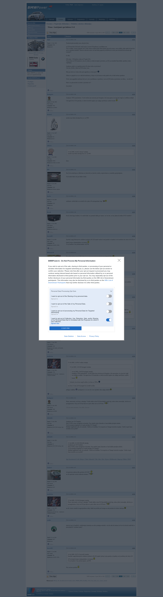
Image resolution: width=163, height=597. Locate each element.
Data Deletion (69, 336)
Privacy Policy (94, 336)
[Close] (120, 261)
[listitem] (81, 291)
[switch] (109, 296)
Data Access (81, 336)
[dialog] (81, 298)
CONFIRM (65, 328)
